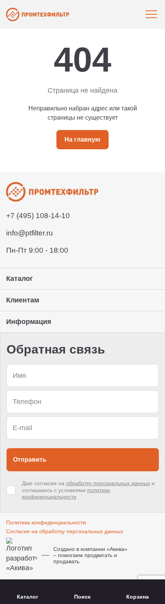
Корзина (137, 597)
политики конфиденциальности (66, 493)
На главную (82, 139)
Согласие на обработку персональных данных (64, 531)
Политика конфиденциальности (46, 522)
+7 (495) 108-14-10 (38, 216)
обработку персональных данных (108, 483)
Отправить (29, 459)
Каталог (27, 597)
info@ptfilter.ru (29, 233)
